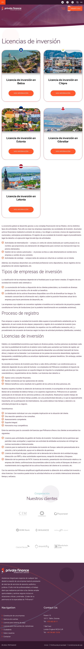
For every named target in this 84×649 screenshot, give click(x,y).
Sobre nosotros (9, 633)
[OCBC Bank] (23, 530)
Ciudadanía (7, 630)
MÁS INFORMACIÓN (21, 93)
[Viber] (72, 2)
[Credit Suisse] (23, 546)
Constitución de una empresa (14, 616)
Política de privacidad (58, 645)
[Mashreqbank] (61, 530)
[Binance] (42, 530)
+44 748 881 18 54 (53, 632)
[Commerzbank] (42, 513)
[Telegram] (62, 2)
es (3, 2)
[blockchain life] (61, 546)
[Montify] (42, 546)
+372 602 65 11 (52, 622)
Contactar (7, 637)
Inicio (46, 645)
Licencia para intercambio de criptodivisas (18, 626)
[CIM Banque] (23, 513)
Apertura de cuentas (11, 619)
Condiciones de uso (75, 645)
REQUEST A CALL (76, 8)
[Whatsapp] (67, 2)
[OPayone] (61, 513)
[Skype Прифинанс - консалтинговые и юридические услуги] (77, 2)
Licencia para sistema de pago (14, 623)
